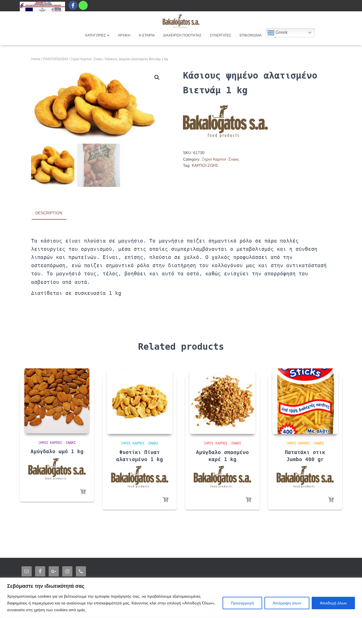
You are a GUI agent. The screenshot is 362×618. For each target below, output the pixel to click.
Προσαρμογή (242, 603)
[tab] (53, 213)
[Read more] (83, 492)
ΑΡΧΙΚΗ (124, 35)
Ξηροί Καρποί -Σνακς (86, 59)
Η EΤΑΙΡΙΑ (147, 35)
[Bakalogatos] (180, 21)
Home (35, 59)
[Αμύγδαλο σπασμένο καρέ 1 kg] (222, 401)
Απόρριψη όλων (287, 603)
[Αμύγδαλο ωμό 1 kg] (56, 400)
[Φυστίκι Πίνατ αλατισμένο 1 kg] (140, 401)
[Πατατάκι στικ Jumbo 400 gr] (305, 401)
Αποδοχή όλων (333, 603)
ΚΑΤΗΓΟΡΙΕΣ (96, 35)
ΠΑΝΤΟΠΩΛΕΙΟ (55, 59)
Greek (281, 32)
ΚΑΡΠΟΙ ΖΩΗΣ (205, 165)
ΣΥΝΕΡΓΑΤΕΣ (220, 35)
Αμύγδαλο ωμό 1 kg (57, 451)
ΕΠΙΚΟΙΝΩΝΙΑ (251, 35)
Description (48, 213)
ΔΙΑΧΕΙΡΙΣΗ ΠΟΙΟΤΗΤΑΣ (182, 35)
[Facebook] (72, 5)
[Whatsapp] (83, 5)
